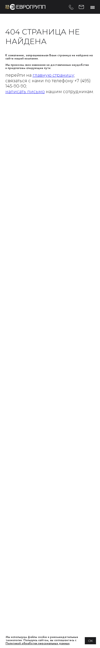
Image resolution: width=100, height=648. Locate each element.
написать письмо (25, 91)
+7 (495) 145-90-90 (71, 7)
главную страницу (53, 75)
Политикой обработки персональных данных (38, 643)
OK (90, 641)
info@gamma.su (81, 6)
